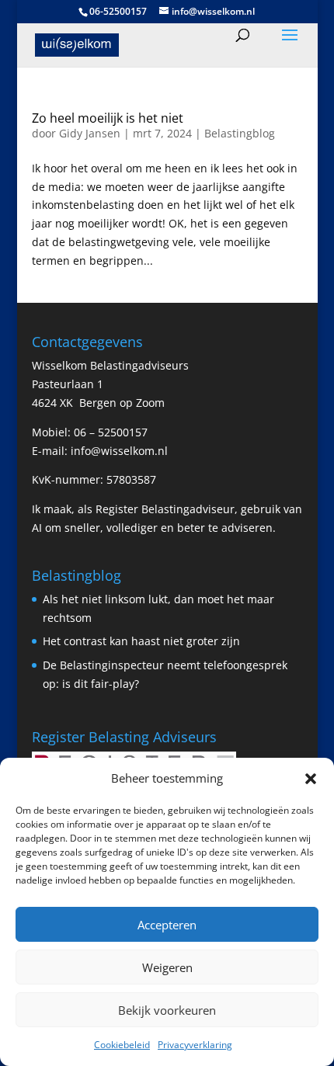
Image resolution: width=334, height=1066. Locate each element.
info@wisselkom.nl (119, 450)
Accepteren (167, 924)
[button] (310, 778)
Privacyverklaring (195, 1044)
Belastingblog (239, 133)
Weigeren (167, 967)
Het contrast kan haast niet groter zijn (141, 641)
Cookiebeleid (122, 1044)
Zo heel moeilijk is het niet (107, 118)
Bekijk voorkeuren (167, 1010)
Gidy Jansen (89, 133)
